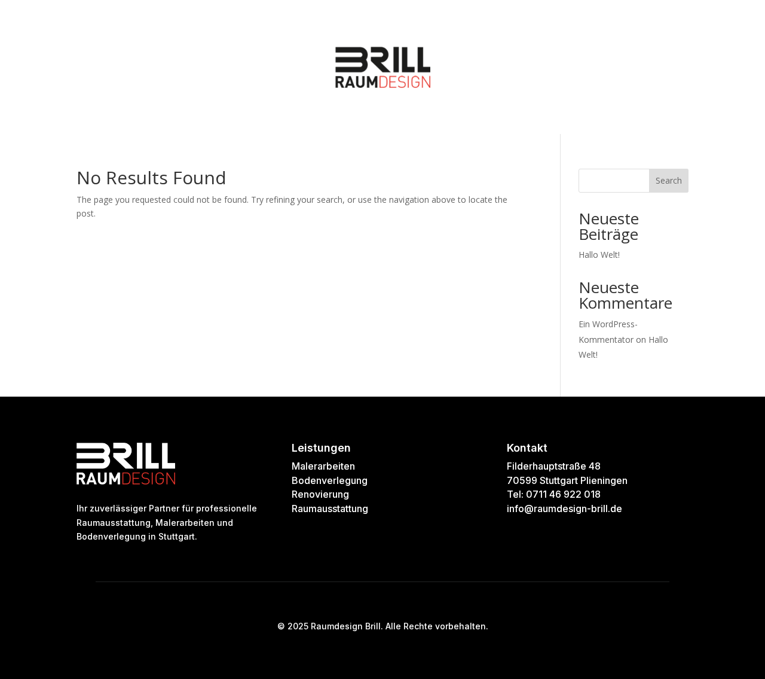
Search (669, 180)
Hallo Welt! (599, 254)
